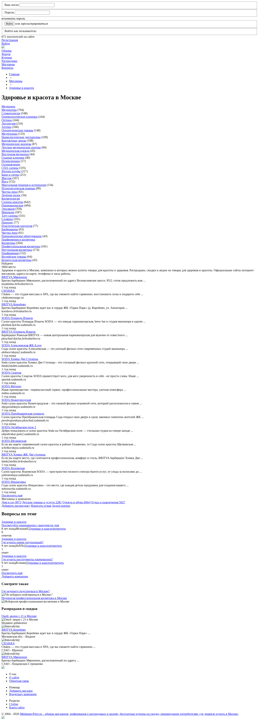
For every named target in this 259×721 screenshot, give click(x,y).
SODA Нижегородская (16, 400)
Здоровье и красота (14, 521)
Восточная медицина (15, 154)
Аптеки (6, 127)
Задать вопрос (61, 505)
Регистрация (10, 40)
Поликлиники (11, 161)
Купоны (7, 57)
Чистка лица (10, 191)
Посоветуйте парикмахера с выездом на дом (30, 525)
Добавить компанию (15, 576)
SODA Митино (11, 386)
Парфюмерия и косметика (18, 239)
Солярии (7, 219)
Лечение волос (11, 195)
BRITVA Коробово (14, 304)
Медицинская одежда (15, 150)
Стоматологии (11, 113)
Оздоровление (11, 164)
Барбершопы (10, 229)
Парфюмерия (10, 253)
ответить (60, 528)
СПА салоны (10, 167)
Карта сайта (16, 707)
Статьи (13, 704)
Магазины (8, 64)
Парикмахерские (12, 205)
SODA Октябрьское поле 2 (19, 427)
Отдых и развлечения (107, 502)
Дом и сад (11, 502)
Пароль (9, 12)
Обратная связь (19, 681)
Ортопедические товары (17, 130)
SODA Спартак (11, 372)
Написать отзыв (41, 505)
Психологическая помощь (18, 188)
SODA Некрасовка (14, 481)
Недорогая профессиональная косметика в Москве (34, 598)
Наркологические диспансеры (21, 137)
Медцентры (9, 109)
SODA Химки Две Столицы (20, 359)
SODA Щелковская (14, 440)
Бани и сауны (10, 174)
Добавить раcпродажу (16, 505)
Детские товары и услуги (42, 502)
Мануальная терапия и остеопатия (24, 185)
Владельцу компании (23, 694)
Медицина (8, 106)
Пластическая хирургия (17, 226)
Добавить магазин (21, 690)
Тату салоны (10, 215)
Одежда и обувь (76, 502)
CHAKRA (8, 290)
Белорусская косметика (16, 260)
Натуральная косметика (17, 249)
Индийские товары (14, 256)
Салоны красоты (12, 202)
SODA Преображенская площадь (23, 413)
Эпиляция (8, 208)
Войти (6, 43)
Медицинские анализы (16, 144)
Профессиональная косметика (21, 246)
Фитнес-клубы (11, 171)
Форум (6, 54)
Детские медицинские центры (21, 147)
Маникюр (8, 212)
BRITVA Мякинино (14, 277)
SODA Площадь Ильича (17, 318)
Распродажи (9, 61)
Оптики (7, 120)
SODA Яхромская (13, 468)
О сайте (14, 677)
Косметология (11, 198)
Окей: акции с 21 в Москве (19, 616)
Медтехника (9, 133)
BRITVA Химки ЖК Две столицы (24, 454)
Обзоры (7, 50)
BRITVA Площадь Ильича (18, 331)
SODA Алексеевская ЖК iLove (22, 345)
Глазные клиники (13, 157)
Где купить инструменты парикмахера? (27, 559)
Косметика (8, 243)
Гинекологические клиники (20, 116)
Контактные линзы (14, 140)
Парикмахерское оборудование (22, 236)
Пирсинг (7, 222)
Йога (5, 181)
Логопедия (9, 123)
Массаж (7, 178)
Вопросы (7, 67)
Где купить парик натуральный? (22, 542)
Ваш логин (12, 4)
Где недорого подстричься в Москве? (26, 591)
